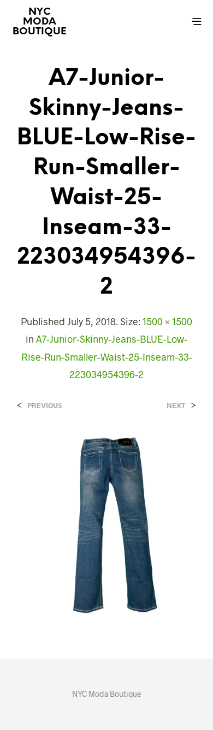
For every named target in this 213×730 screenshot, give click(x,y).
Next (176, 405)
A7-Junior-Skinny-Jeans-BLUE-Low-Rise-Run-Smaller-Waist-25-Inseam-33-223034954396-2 (106, 356)
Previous (44, 405)
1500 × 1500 (167, 321)
